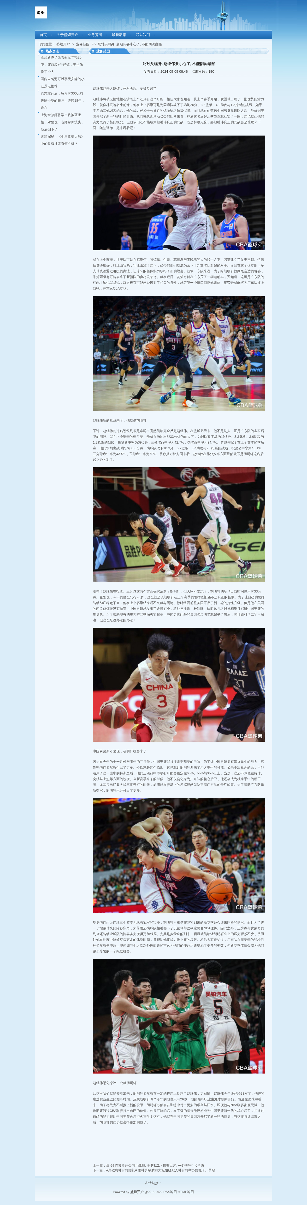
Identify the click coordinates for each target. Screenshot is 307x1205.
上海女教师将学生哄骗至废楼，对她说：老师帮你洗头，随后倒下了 (62, 122)
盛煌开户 (63, 44)
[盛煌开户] (41, 17)
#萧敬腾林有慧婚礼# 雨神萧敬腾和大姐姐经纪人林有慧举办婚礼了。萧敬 (160, 1170)
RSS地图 (170, 1192)
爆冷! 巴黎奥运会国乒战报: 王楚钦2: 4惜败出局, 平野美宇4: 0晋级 (155, 1165)
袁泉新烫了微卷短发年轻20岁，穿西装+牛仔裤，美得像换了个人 (62, 64)
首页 (43, 35)
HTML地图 (186, 1192)
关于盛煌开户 (67, 35)
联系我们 (143, 35)
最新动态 (119, 35)
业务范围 (95, 35)
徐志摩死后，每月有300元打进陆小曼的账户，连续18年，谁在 (63, 100)
